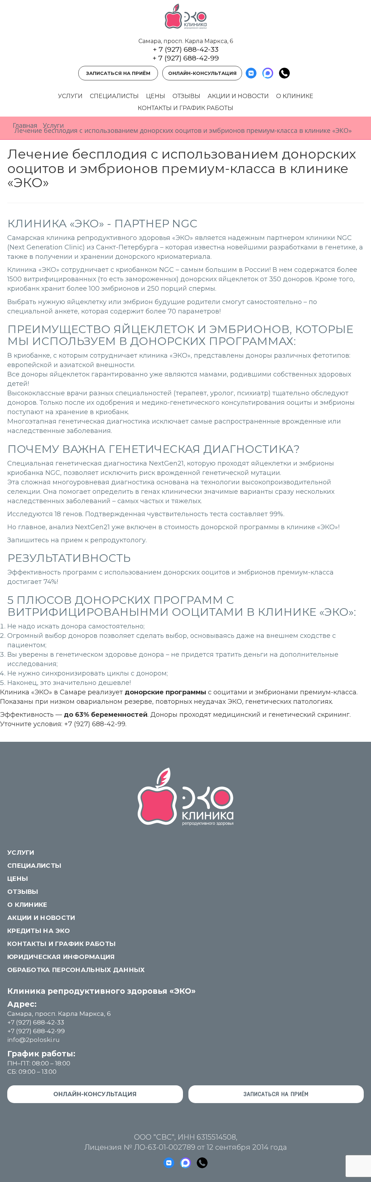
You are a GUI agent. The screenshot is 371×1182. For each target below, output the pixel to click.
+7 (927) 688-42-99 (94, 724)
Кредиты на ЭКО (38, 930)
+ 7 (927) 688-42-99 (186, 58)
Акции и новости (238, 96)
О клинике (294, 96)
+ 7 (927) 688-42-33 (185, 49)
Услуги (70, 96)
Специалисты (114, 96)
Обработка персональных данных (76, 969)
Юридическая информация (61, 956)
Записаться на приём (118, 73)
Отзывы (186, 96)
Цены (155, 96)
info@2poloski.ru (33, 1039)
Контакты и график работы (185, 108)
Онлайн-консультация (202, 73)
